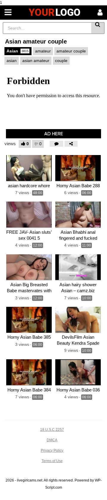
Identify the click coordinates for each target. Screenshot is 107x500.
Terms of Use (52, 461)
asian (12, 60)
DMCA (52, 440)
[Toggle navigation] (8, 12)
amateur (43, 51)
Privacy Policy (52, 450)
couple (61, 60)
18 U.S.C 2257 (52, 430)
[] (98, 28)
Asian (18, 51)
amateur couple (71, 51)
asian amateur (35, 60)
